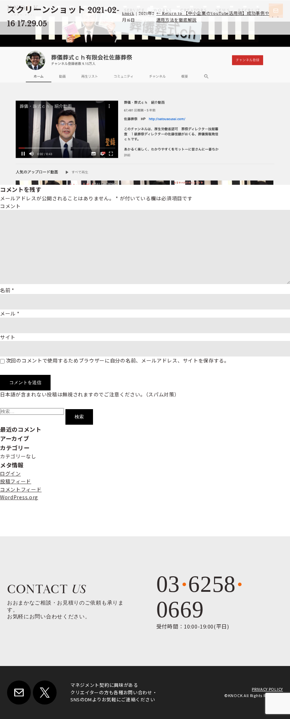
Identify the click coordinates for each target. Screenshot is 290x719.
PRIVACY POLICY (267, 689)
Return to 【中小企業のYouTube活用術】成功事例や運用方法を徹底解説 (212, 17)
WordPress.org (19, 497)
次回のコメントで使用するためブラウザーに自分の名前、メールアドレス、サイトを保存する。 (118, 360)
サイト (8, 337)
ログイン (10, 473)
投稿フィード (15, 481)
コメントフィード (21, 489)
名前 (7, 290)
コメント (10, 206)
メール (10, 313)
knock (128, 13)
